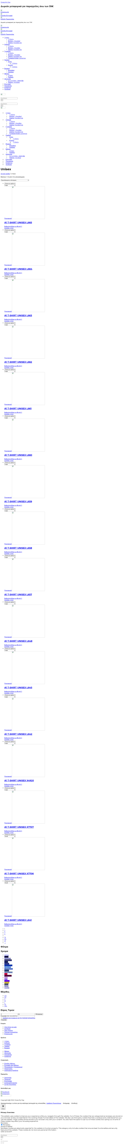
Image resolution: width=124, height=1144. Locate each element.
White (6, 955)
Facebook (5, 1092)
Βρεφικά (7, 68)
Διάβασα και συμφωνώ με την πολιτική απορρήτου (19, 1018)
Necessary (6, 1125)
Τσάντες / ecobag (14, 82)
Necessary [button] (4, 1123)
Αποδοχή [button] (74, 1103)
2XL (5, 1006)
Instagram (6, 1094)
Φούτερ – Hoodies (14, 48)
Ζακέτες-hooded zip (15, 43)
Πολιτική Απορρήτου (11, 1032)
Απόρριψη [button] (66, 1103)
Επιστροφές (8, 1081)
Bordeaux (8, 976)
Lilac (6, 979)
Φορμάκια (11, 70)
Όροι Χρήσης (8, 1030)
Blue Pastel (8, 969)
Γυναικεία (7, 51)
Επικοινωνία (8, 1034)
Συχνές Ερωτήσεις (10, 1084)
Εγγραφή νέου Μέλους (11, 1065)
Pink (6, 977)
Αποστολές (8, 1078)
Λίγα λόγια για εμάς (10, 1027)
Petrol (6, 970)
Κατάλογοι (7, 87)
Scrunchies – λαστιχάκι (16, 81)
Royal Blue (8, 965)
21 (5, 941)
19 (5, 937)
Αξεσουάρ (7, 79)
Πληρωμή (7, 1079)
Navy (6, 962)
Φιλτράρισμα (39, 1014)
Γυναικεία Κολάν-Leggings (17, 58)
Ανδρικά (7, 44)
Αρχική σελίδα (5, 174)
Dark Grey (8, 960)
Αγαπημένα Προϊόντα (11, 1070)
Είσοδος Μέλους (9, 1063)
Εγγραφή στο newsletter (9, 1016)
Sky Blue (7, 967)
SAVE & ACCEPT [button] (6, 1132)
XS (5, 997)
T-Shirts (11, 39)
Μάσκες (6, 74)
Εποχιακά (7, 84)
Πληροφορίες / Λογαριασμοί (13, 1067)
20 (5, 939)
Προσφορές (8, 86)
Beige (6, 986)
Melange (7, 958)
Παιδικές (11, 77)
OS (5, 996)
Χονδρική (7, 89)
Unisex (6, 37)
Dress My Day (5, 2)
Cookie (6, 988)
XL (5, 1004)
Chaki (6, 984)
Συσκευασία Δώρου (10, 1083)
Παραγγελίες (8, 1069)
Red (5, 974)
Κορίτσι (10, 65)
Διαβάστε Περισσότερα (53, 1103)
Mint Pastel (8, 972)
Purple (7, 981)
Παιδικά (6, 60)
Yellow (6, 982)
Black (6, 957)
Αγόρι (10, 62)
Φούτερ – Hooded (14, 41)
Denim (6, 964)
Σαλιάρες (11, 72)
